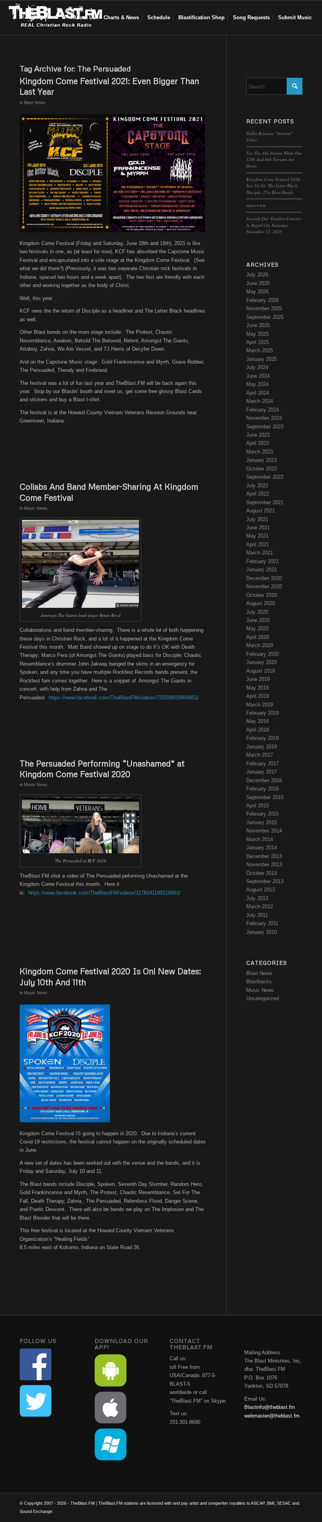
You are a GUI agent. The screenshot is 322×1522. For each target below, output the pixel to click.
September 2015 (265, 797)
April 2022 (257, 494)
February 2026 (262, 300)
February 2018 (262, 738)
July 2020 (257, 612)
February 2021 (262, 561)
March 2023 (259, 452)
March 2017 (259, 755)
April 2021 (257, 544)
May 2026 (257, 292)
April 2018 (257, 730)
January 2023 (261, 460)
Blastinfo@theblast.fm (269, 1407)
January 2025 (261, 359)
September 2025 (265, 317)
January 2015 (261, 822)
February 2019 (262, 713)
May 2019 (257, 688)
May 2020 (257, 628)
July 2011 (257, 915)
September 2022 (265, 477)
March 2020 (259, 645)
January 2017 (261, 772)
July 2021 (257, 519)
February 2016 (262, 789)
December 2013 (264, 856)
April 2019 (257, 696)
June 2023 (258, 435)
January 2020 (261, 662)
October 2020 (261, 595)
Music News (36, 508)
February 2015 (262, 814)
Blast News (35, 102)
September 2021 (265, 502)
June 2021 (258, 528)
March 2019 (259, 705)
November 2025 (264, 308)
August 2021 (260, 511)
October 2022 (261, 469)
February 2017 (262, 763)
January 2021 (261, 570)
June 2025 (258, 325)
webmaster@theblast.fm (272, 1416)
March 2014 (259, 839)
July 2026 (257, 275)
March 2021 (259, 553)
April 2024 (257, 393)
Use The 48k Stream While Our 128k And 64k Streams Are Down (274, 159)
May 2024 (257, 384)
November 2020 (264, 586)
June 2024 (258, 376)
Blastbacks (259, 981)
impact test (255, 205)
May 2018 (257, 721)
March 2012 (259, 906)
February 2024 (262, 410)
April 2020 (257, 637)
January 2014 (261, 848)
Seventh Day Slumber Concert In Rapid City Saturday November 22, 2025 (273, 225)
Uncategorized (262, 998)
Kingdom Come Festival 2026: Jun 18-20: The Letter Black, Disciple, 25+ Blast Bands (273, 185)
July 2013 (257, 898)
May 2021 (257, 536)
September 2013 (265, 881)
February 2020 (262, 654)
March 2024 (259, 401)
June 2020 (258, 620)
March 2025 (259, 350)
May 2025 (257, 334)
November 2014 (264, 831)
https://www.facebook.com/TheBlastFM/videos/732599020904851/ (124, 698)
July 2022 (257, 485)
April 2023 (257, 443)
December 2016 (264, 780)
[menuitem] (84, 17)
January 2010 (261, 932)
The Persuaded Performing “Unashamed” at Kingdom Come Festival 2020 (102, 768)
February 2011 (262, 923)
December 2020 (264, 578)
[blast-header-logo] (55, 17)
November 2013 (264, 864)
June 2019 (258, 679)
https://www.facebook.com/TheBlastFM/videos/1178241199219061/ (104, 893)
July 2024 (257, 367)
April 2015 (257, 806)
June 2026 (258, 283)
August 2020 (260, 603)
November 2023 (264, 418)
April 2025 (257, 342)
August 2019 (260, 671)
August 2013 (260, 890)
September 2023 (265, 427)
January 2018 (261, 747)
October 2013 (261, 873)
